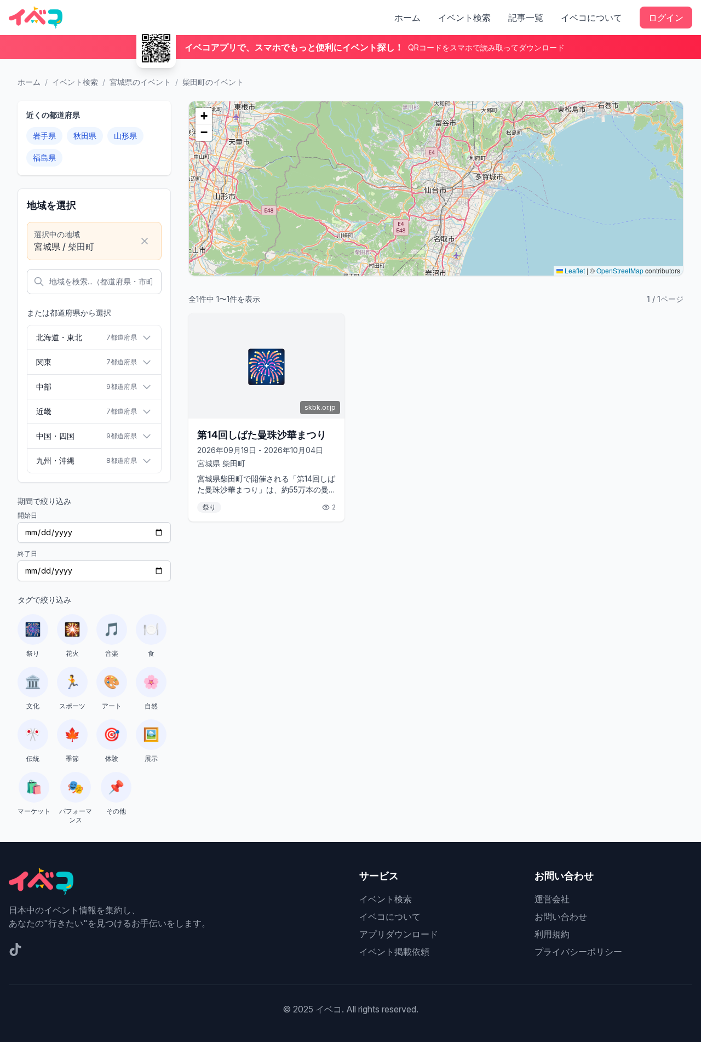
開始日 (27, 515)
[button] (204, 116)
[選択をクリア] (144, 241)
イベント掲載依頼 (394, 951)
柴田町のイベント (213, 82)
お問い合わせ (561, 916)
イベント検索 (464, 17)
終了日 (27, 553)
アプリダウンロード (398, 934)
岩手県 (44, 135)
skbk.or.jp (320, 407)
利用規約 (552, 934)
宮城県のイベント (140, 82)
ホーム (407, 17)
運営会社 (552, 899)
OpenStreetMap (619, 270)
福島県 (44, 157)
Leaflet (574, 270)
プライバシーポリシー (578, 951)
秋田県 (84, 135)
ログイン (665, 17)
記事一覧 (525, 17)
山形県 (125, 135)
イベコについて (591, 17)
